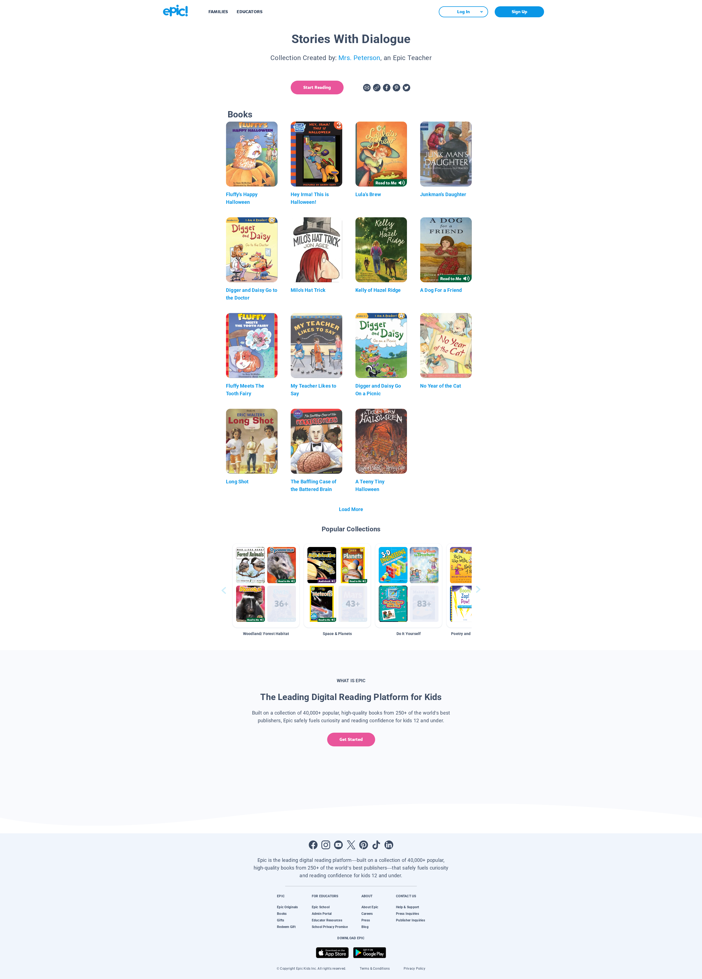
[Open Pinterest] (363, 844)
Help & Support (407, 907)
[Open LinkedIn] (388, 844)
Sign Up (519, 12)
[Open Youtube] (338, 844)
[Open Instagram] (325, 844)
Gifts (280, 920)
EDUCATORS (249, 12)
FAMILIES (218, 12)
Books (282, 914)
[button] (266, 585)
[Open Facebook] (313, 844)
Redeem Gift (286, 927)
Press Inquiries (407, 914)
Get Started (351, 739)
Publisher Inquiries (410, 920)
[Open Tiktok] (376, 844)
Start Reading (317, 87)
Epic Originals (287, 907)
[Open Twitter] (351, 844)
